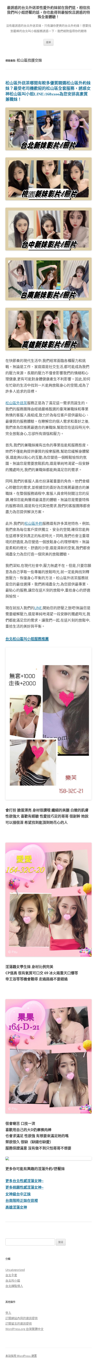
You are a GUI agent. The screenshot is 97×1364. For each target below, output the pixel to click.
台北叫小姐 (12, 1280)
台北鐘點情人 (14, 1286)
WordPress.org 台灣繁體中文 (24, 1329)
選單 (48, 42)
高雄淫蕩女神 (16, 1207)
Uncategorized (15, 1270)
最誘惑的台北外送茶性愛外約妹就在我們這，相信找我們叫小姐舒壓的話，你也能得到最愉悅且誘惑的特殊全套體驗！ (48, 12)
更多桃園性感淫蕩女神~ (24, 1187)
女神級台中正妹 (18, 1194)
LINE (38, 607)
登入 (8, 1313)
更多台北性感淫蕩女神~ (24, 1180)
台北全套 (11, 1275)
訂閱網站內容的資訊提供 (21, 1318)
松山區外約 (33, 523)
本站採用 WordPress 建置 (21, 1356)
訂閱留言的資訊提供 (18, 1323)
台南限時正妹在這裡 (21, 1200)
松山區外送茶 (16, 402)
